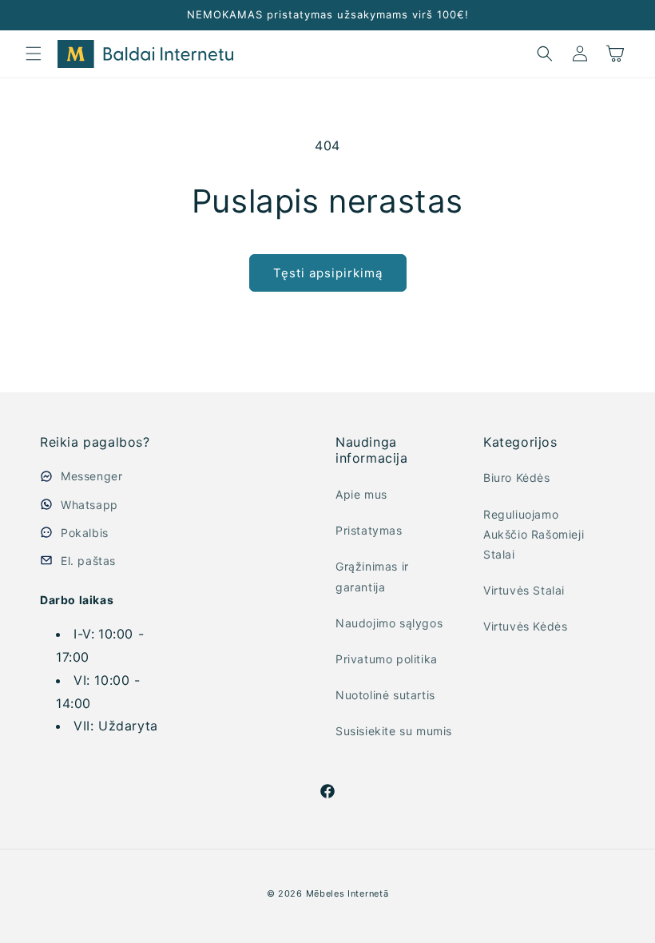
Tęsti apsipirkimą (328, 273)
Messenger (91, 476)
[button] (33, 53)
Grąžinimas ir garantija (372, 576)
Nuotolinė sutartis (385, 695)
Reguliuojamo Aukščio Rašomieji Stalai (533, 534)
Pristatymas (369, 530)
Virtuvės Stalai (524, 590)
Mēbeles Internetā (347, 893)
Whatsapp (89, 504)
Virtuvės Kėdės (525, 626)
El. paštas (88, 560)
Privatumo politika (386, 659)
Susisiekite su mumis (393, 731)
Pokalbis (85, 532)
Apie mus (361, 494)
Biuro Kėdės (516, 477)
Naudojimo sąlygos (389, 623)
